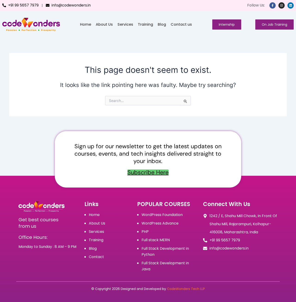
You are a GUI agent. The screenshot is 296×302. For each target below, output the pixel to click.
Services (125, 24)
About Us (104, 24)
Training (145, 24)
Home (85, 24)
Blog (162, 24)
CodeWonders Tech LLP (186, 289)
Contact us (181, 24)
